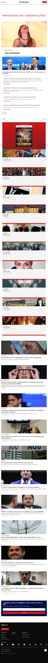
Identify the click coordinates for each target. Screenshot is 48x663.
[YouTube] (13, 644)
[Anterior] (3, 337)
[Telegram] (35, 644)
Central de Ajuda (26, 637)
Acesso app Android (26, 634)
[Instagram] (19, 644)
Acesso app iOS (25, 635)
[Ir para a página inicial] (24, 2)
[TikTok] (30, 644)
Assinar (24, 612)
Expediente (3, 637)
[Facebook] (2, 644)
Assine (44, 2)
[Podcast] (41, 644)
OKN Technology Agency (13, 653)
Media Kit (14, 634)
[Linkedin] (24, 644)
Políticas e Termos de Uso (5, 651)
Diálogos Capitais (5, 639)
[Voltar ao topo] (45, 650)
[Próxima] (44, 337)
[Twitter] (7, 644)
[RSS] (46, 644)
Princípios (3, 634)
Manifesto (3, 635)
